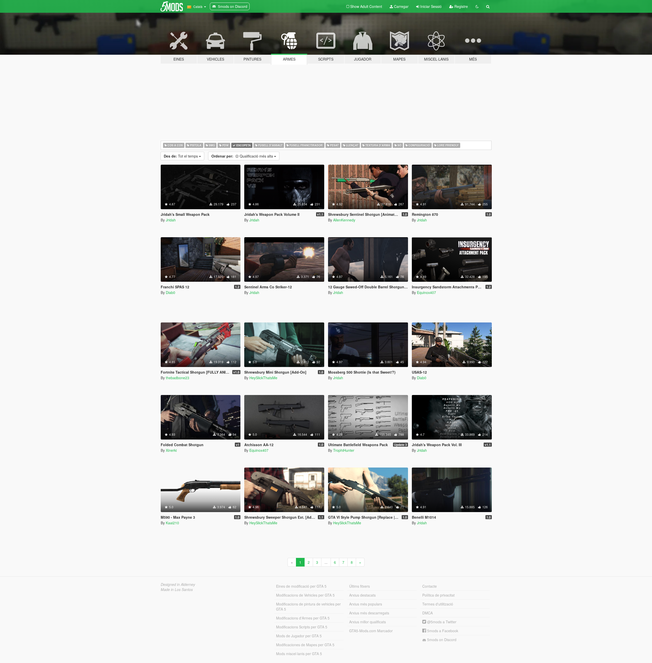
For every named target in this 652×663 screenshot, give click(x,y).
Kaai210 (172, 522)
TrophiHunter (343, 450)
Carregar (401, 6)
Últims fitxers (359, 586)
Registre (460, 6)
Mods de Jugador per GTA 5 (299, 635)
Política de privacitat (438, 595)
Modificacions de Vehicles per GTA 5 (305, 595)
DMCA (427, 612)
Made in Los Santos (177, 589)
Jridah (171, 219)
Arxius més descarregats (369, 612)
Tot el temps (181, 156)
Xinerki (171, 450)
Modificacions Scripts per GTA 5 (301, 626)
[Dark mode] (477, 6)
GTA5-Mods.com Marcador (371, 630)
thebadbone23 (177, 377)
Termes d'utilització (437, 603)
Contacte (429, 586)
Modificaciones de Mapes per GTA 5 (305, 644)
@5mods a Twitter (441, 621)
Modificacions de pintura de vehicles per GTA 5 (308, 606)
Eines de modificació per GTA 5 (301, 586)
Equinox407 (426, 292)
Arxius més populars (365, 603)
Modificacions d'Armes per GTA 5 (303, 617)
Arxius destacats (362, 595)
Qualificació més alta (242, 156)
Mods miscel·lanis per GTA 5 (299, 653)
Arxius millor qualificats (367, 621)
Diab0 (170, 292)
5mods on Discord (441, 639)
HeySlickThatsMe (263, 377)
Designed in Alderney (178, 584)
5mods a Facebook (442, 630)
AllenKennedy (344, 219)
